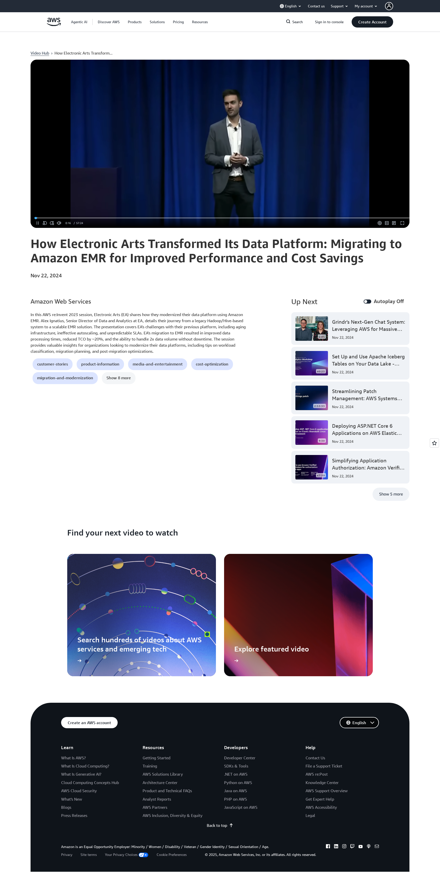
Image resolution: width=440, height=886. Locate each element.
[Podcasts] (369, 847)
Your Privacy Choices (121, 854)
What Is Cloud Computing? (85, 765)
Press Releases (74, 815)
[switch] (367, 301)
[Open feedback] (434, 443)
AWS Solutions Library (163, 774)
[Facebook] (328, 847)
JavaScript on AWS (240, 807)
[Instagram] (344, 847)
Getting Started (156, 757)
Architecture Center (160, 782)
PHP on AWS (235, 799)
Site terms (88, 854)
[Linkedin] (336, 847)
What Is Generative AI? (81, 774)
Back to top (217, 825)
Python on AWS (238, 782)
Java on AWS (235, 790)
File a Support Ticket (324, 765)
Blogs (66, 807)
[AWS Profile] (389, 6)
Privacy (66, 854)
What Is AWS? (73, 757)
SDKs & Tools (236, 765)
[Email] (377, 847)
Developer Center (239, 757)
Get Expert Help (320, 799)
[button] (109, 22)
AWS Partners (155, 807)
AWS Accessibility (321, 807)
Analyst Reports (157, 799)
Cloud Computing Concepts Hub (90, 782)
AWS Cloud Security (79, 790)
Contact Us (315, 757)
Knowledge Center (322, 782)
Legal (310, 815)
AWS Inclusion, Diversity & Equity (172, 815)
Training (150, 765)
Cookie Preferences (172, 854)
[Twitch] (352, 847)
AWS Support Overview (327, 790)
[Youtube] (361, 847)
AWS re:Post (317, 774)
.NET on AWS (236, 774)
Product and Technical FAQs (167, 790)
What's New (71, 799)
